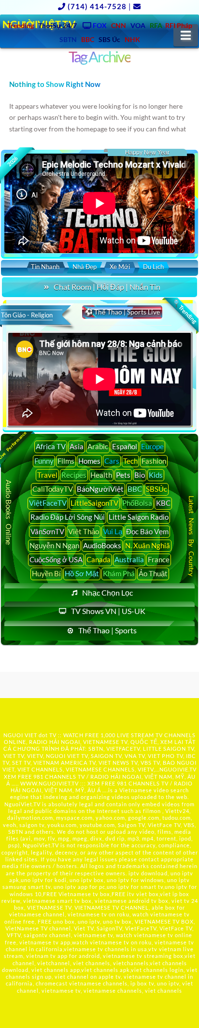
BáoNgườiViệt (100, 489)
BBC (135, 489)
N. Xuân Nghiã (147, 545)
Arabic (97, 446)
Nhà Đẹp (84, 267)
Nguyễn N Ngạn (54, 545)
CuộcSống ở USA (56, 559)
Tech (130, 461)
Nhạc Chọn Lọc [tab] (107, 592)
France (159, 559)
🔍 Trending (184, 311)
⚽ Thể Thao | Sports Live (122, 312)
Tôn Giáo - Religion (27, 315)
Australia (129, 559)
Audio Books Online (8, 512)
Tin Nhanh (45, 267)
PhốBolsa (137, 503)
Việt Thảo (83, 531)
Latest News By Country (191, 536)
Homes (89, 461)
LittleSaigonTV (94, 503)
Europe (152, 446)
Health (101, 475)
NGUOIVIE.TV (178, 769)
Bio (139, 475)
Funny (44, 461)
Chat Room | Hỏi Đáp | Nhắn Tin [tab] (107, 286)
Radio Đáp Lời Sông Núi (67, 517)
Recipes (73, 475)
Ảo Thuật (153, 573)
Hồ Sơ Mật (82, 573)
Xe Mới (120, 267)
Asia (77, 446)
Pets (123, 475)
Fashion (154, 461)
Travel (47, 475)
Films (65, 461)
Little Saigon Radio (139, 517)
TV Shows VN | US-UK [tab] (108, 610)
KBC (163, 503)
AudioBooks (102, 545)
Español (124, 446)
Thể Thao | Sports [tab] (107, 630)
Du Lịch (153, 267)
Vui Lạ (112, 531)
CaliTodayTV (52, 489)
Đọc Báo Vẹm (147, 531)
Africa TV (51, 446)
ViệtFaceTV (48, 503)
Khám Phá (119, 573)
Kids (156, 475)
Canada (98, 559)
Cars (111, 461)
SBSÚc (156, 489)
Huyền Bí (46, 573)
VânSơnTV (47, 531)
